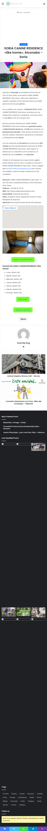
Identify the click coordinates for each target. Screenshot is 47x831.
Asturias (22, 794)
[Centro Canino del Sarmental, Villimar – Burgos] (23, 700)
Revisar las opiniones (23, 310)
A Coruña (6, 794)
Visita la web (22, 299)
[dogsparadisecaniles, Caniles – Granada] (9, 622)
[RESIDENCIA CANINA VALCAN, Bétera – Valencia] (23, 611)
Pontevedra (14, 801)
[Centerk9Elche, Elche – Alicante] (23, 524)
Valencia (5, 805)
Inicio (20, 12)
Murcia (39, 797)
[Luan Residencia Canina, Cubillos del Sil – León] (38, 447)
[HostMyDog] (14, 4)
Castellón (40, 794)
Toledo (39, 801)
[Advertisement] (23, 28)
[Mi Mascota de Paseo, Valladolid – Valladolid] (9, 524)
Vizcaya (13, 805)
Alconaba (27, 12)
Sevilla (23, 801)
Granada (12, 797)
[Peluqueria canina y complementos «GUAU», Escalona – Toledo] (38, 612)
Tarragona (31, 801)
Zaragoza (22, 805)
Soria (24, 319)
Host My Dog (23, 343)
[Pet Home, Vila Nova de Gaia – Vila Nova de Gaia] (38, 700)
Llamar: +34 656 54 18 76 (23, 260)
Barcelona (31, 794)
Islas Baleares (22, 797)
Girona (5, 797)
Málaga (5, 801)
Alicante (14, 794)
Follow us (6, 811)
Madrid (32, 797)
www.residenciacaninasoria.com (19, 168)
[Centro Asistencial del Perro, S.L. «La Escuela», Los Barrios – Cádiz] (9, 612)
